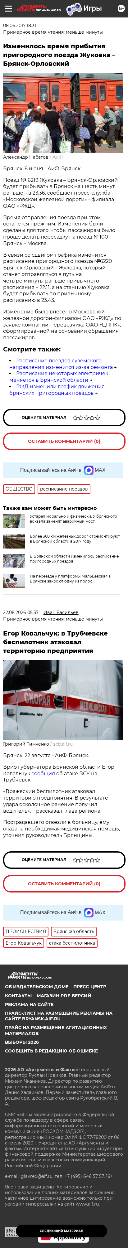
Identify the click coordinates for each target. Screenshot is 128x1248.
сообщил (43, 773)
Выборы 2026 (22, 1042)
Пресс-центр (89, 986)
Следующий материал (61, 1231)
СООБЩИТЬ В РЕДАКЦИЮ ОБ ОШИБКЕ (51, 1051)
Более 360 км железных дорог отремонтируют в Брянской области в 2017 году (75, 539)
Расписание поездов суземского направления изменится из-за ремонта (61, 364)
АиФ (58, 157)
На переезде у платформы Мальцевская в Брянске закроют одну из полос (70, 578)
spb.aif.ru (63, 744)
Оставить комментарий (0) (64, 441)
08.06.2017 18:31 (19, 25)
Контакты (18, 996)
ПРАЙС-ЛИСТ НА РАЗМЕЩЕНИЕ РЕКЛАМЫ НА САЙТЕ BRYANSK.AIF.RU (58, 1016)
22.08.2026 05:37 (21, 612)
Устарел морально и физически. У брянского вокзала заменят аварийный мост (73, 519)
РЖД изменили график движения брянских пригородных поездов (57, 390)
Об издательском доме (36, 986)
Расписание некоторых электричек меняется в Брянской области (58, 376)
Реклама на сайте (29, 1004)
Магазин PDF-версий (64, 996)
